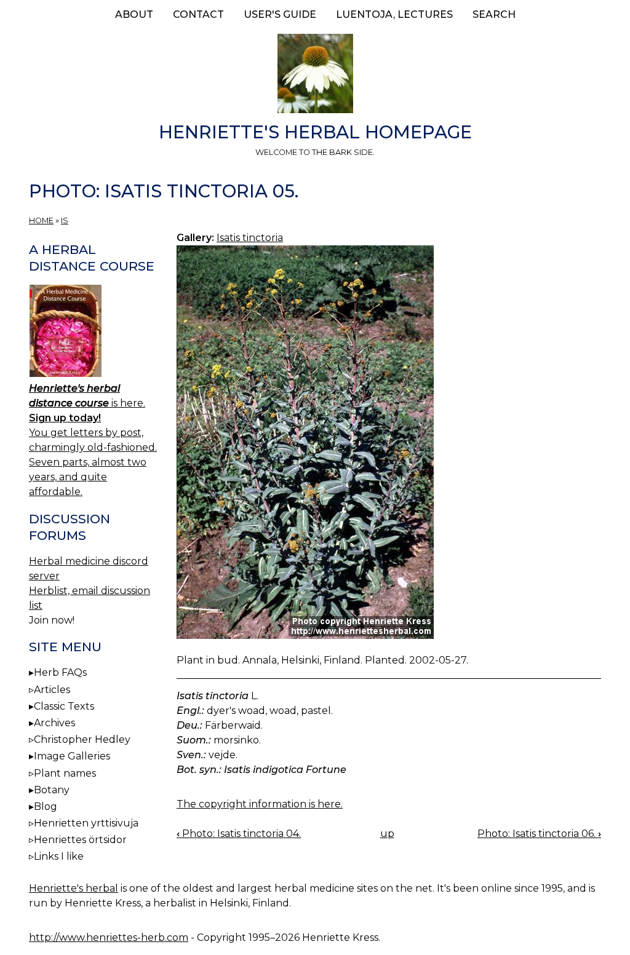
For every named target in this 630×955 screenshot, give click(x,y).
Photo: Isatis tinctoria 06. (539, 833)
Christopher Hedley (82, 739)
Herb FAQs (60, 672)
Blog (45, 806)
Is (64, 220)
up (387, 833)
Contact (198, 14)
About (134, 14)
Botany (52, 790)
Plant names (65, 773)
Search (494, 14)
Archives (54, 723)
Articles (52, 689)
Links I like (59, 856)
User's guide (280, 14)
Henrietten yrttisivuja (86, 823)
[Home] (315, 75)
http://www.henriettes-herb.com (108, 937)
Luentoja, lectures (394, 14)
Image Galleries (72, 756)
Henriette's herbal (73, 888)
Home (41, 220)
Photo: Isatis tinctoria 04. (239, 833)
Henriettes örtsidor (80, 840)
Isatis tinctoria (250, 238)
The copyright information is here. (260, 804)
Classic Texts (64, 706)
